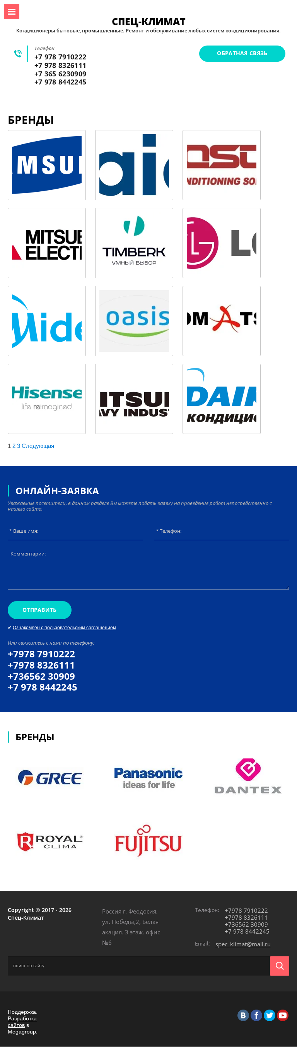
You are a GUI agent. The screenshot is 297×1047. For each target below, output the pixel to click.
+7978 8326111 (41, 665)
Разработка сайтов (22, 1021)
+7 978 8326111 (60, 65)
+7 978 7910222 (60, 56)
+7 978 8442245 (60, 81)
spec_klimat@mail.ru (243, 944)
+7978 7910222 (41, 653)
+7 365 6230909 (60, 73)
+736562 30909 (41, 676)
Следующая (38, 445)
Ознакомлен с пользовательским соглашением (64, 627)
